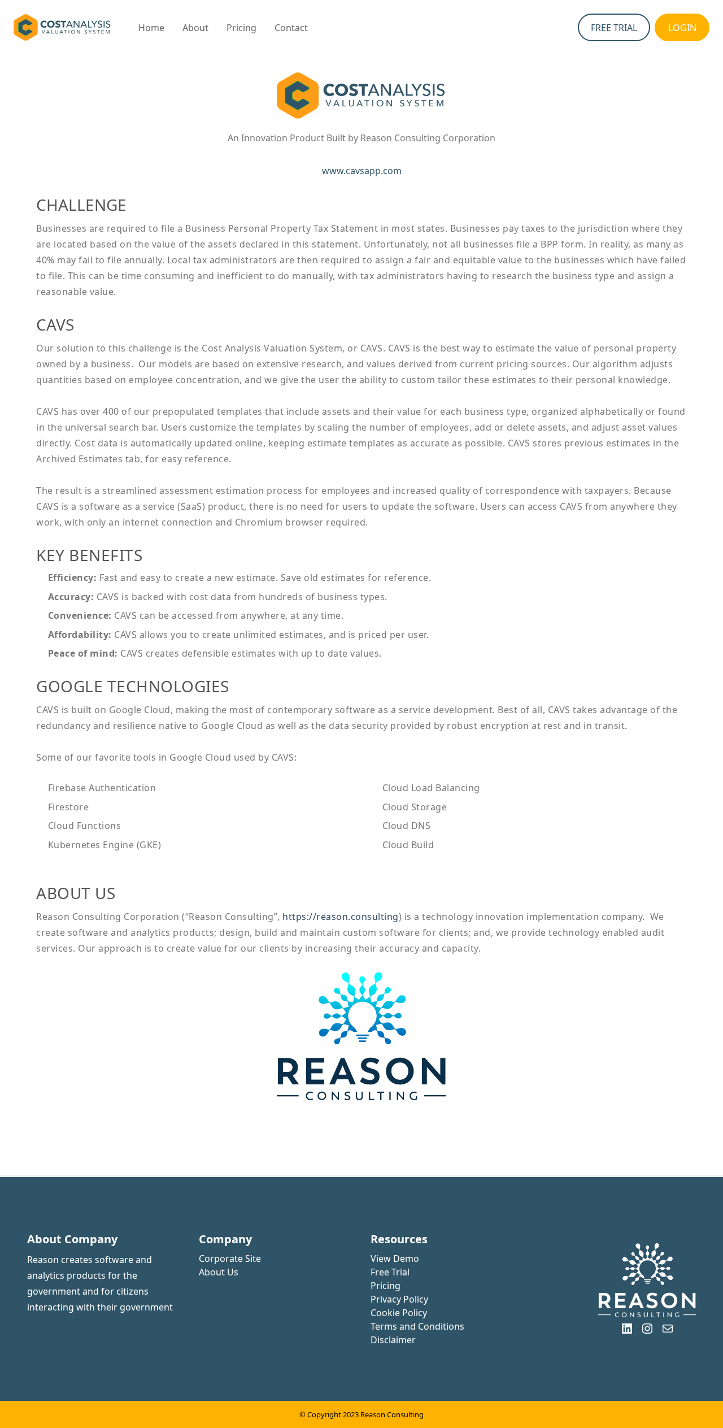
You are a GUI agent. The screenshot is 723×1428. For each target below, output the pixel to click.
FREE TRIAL (614, 27)
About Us (218, 1272)
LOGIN (682, 27)
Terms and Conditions (417, 1326)
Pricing (385, 1285)
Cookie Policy (399, 1313)
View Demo (395, 1258)
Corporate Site (230, 1258)
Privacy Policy (399, 1299)
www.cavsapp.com (362, 170)
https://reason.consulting (340, 916)
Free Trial (390, 1272)
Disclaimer (393, 1340)
